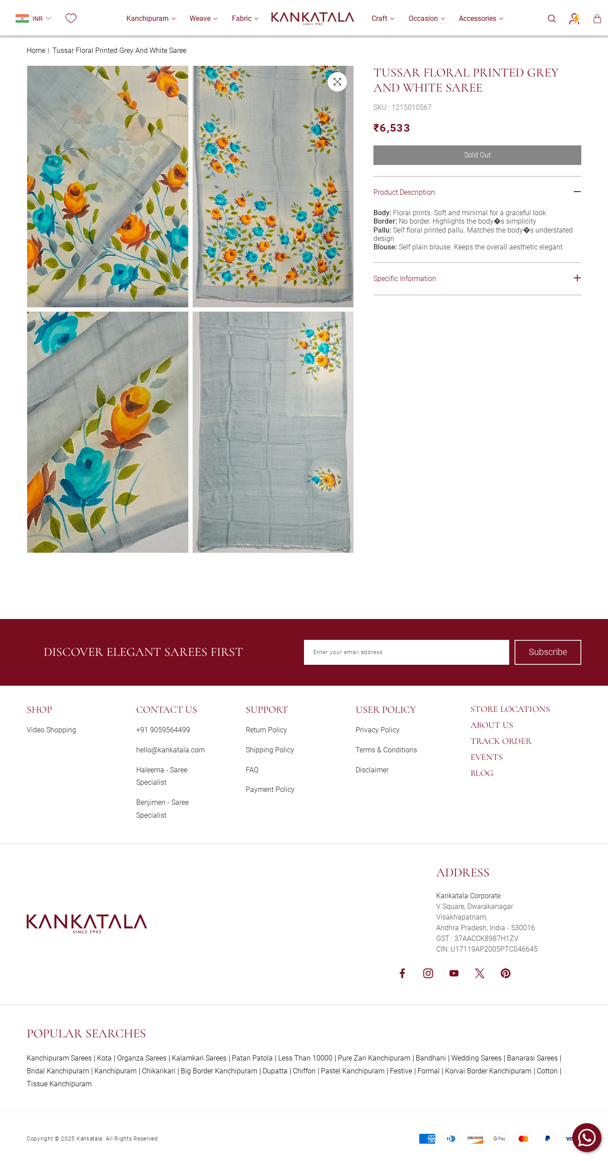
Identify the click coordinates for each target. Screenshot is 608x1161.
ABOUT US (491, 725)
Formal (428, 1071)
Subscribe (548, 652)
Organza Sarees (141, 1058)
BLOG (481, 773)
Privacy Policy (378, 730)
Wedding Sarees (476, 1058)
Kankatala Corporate (468, 896)
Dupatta (275, 1071)
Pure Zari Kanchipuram (374, 1058)
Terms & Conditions (386, 750)
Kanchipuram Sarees (59, 1058)
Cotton (547, 1071)
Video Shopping (51, 730)
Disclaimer (372, 770)
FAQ (252, 770)
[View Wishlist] (71, 19)
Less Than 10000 (305, 1058)
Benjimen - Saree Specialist (162, 809)
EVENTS (486, 757)
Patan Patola (252, 1058)
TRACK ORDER (500, 741)
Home (36, 50)
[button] (147, 18)
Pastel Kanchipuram (353, 1071)
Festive (401, 1071)
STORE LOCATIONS (510, 709)
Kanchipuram (115, 1071)
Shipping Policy (270, 750)
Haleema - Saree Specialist (161, 776)
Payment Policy (270, 789)
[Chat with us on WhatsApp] (586, 1137)
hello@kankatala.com (170, 750)
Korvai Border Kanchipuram (488, 1071)
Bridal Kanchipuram (58, 1071)
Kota (104, 1058)
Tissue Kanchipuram (59, 1084)
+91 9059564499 (163, 730)
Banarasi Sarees (532, 1058)
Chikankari (158, 1071)
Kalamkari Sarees (199, 1058)
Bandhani (431, 1058)
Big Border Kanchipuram (219, 1071)
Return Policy (266, 730)
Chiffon (304, 1071)
